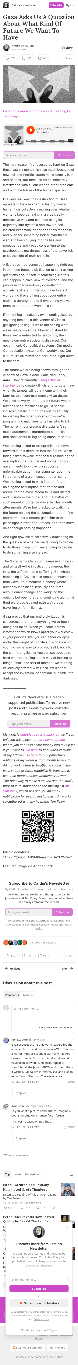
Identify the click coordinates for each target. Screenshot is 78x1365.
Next (65, 968)
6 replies (21, 1093)
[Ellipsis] (73, 1039)
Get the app (57, 1347)
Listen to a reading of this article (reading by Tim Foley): (30, 1196)
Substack (20, 1357)
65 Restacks (49, 942)
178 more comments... (16, 1155)
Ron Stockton (20, 1039)
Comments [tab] (12, 995)
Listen (69, 47)
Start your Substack (29, 1347)
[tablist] (19, 995)
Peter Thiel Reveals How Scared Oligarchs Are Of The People (28, 1219)
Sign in (70, 5)
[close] (67, 1227)
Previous (14, 968)
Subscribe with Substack (41, 1303)
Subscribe (56, 5)
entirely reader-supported (39, 734)
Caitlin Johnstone (23, 45)
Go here (32, 750)
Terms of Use (59, 1311)
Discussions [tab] (32, 1174)
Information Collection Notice (51, 1315)
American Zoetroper (24, 1106)
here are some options (49, 740)
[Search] (71, 1174)
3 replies (21, 1138)
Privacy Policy (41, 1319)
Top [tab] (7, 1174)
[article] (39, 1196)
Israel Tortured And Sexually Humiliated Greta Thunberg (26, 1187)
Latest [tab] (17, 1174)
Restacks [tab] (28, 995)
